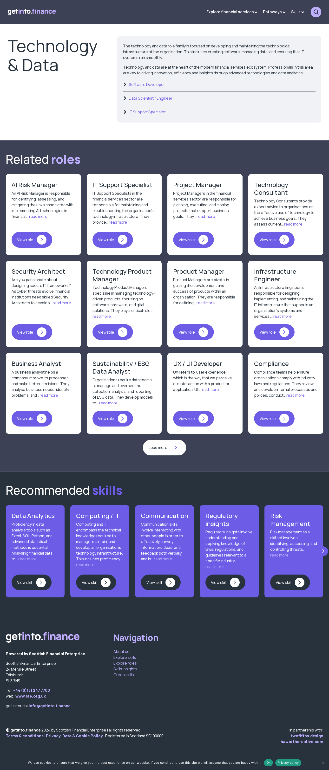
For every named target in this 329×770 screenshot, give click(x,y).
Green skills (123, 674)
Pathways (272, 11)
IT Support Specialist (147, 112)
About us (121, 651)
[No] (323, 762)
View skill (25, 582)
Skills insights (125, 669)
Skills (296, 11)
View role (25, 239)
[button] (323, 551)
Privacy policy (288, 762)
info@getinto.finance (50, 705)
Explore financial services (230, 11)
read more (37, 216)
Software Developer (147, 84)
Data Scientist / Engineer (150, 98)
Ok (268, 762)
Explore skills (124, 657)
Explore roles (125, 663)
